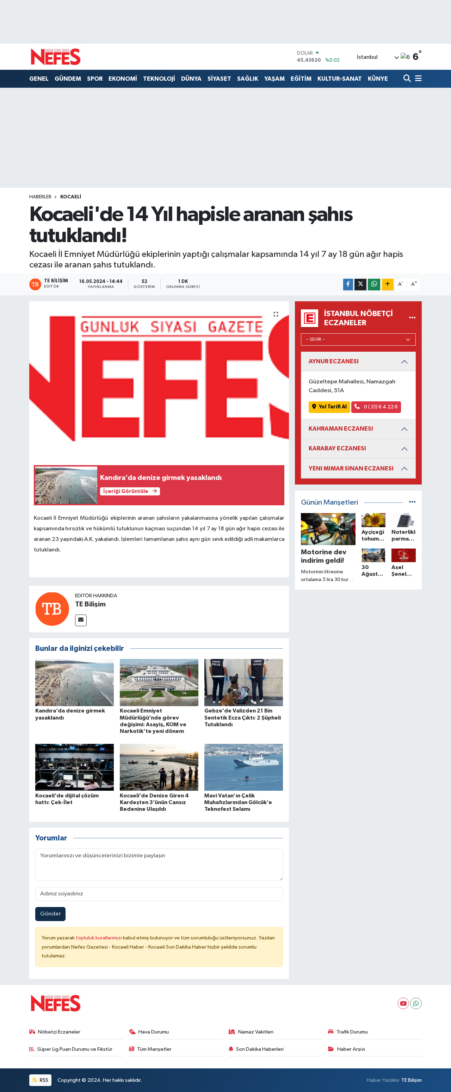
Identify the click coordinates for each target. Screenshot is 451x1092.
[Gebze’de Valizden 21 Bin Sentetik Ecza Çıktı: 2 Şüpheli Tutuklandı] (243, 682)
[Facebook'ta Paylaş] (348, 284)
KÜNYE (378, 79)
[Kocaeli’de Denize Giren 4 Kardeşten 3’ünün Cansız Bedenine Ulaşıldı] (159, 767)
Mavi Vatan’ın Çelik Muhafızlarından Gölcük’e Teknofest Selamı (238, 802)
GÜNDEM (68, 79)
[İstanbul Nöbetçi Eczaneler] (412, 318)
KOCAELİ (70, 197)
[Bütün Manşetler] (412, 503)
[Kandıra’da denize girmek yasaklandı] (74, 682)
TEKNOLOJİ (159, 79)
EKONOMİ (123, 79)
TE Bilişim (90, 604)
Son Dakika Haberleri (260, 1049)
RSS (43, 1080)
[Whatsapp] (416, 1003)
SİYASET (219, 79)
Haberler (40, 197)
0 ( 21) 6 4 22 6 (380, 406)
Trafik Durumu (352, 1032)
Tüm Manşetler (154, 1049)
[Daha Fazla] (388, 284)
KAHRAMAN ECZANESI (341, 429)
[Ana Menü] (417, 79)
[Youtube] (403, 1003)
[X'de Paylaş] (360, 284)
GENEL (39, 79)
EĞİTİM (301, 79)
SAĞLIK (247, 79)
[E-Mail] (81, 620)
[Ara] (407, 79)
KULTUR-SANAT (339, 79)
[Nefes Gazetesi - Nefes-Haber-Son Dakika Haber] (55, 56)
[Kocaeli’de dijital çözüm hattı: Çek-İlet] (74, 767)
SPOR (95, 79)
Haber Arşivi (351, 1049)
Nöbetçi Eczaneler (59, 1032)
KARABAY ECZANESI (337, 448)
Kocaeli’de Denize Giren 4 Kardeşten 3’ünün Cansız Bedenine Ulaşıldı (154, 802)
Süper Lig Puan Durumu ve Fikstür (74, 1049)
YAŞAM (274, 79)
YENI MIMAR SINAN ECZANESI (351, 468)
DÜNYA (191, 79)
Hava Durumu (153, 1032)
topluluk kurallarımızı (99, 937)
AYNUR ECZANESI (334, 361)
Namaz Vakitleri (255, 1032)
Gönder (50, 914)
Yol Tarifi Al (333, 406)
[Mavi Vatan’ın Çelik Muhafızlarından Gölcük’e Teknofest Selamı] (243, 767)
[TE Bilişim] (52, 609)
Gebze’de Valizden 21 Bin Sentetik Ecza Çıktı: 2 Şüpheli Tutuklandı (242, 717)
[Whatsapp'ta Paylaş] (374, 284)
